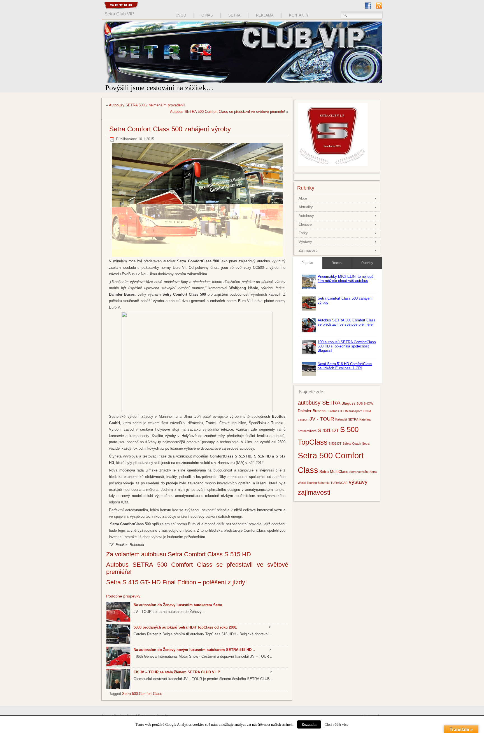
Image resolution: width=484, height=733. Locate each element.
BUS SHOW (365, 410)
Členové (305, 231)
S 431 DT (328, 437)
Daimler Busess (311, 417)
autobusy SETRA (319, 410)
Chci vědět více (336, 724)
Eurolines (333, 418)
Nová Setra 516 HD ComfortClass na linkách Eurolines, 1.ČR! (345, 373)
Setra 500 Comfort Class (142, 694)
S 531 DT (335, 450)
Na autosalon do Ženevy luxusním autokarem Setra (178, 605)
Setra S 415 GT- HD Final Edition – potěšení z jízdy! (176, 582)
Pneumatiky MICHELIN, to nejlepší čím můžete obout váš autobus (346, 285)
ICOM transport (351, 418)
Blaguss (348, 410)
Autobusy (306, 223)
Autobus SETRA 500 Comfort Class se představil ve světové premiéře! (227, 111)
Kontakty (299, 15)
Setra (234, 15)
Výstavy (305, 249)
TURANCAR (339, 489)
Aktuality (306, 214)
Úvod (181, 15)
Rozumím (309, 724)
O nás (207, 15)
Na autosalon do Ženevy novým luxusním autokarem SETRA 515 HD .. (194, 650)
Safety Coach (352, 450)
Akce (303, 205)
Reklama (265, 15)
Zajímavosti (308, 257)
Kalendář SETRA (346, 426)
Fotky (303, 240)
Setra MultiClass (333, 478)
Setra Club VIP (119, 13)
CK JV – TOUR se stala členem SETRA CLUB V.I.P (177, 672)
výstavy (358, 489)
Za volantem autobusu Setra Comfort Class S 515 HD (178, 554)
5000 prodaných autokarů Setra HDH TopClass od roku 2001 (185, 627)
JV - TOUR (322, 426)
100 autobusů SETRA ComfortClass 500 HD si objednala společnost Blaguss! (347, 353)
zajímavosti (314, 499)
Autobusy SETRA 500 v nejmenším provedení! (147, 105)
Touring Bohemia (318, 489)
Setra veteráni (358, 478)
